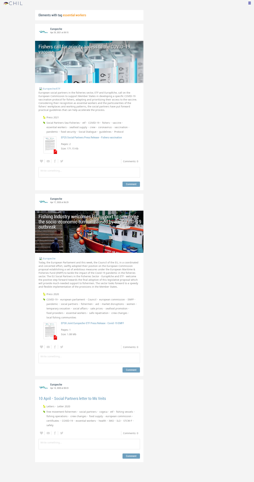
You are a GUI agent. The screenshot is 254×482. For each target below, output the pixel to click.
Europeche (56, 29)
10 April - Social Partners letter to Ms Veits (72, 398)
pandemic (52, 131)
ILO (119, 420)
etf (84, 122)
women (131, 304)
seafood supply (78, 127)
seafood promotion (117, 308)
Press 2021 (52, 117)
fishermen (87, 304)
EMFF (131, 299)
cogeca (103, 411)
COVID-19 (93, 122)
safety (49, 425)
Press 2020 (52, 294)
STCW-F (127, 420)
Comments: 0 (130, 161)
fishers (106, 122)
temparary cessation (58, 308)
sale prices (96, 308)
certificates (52, 420)
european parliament (72, 299)
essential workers (56, 127)
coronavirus (105, 127)
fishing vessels (124, 411)
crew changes (119, 313)
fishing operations (57, 416)
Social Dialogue (87, 131)
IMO (111, 420)
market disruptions (113, 304)
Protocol (119, 131)
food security (68, 131)
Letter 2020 (63, 406)
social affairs (80, 308)
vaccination (121, 127)
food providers (54, 313)
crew (92, 127)
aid (97, 304)
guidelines (105, 131)
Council (92, 299)
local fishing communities (61, 317)
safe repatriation (99, 313)
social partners (69, 304)
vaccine (117, 122)
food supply (96, 416)
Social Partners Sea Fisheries (63, 122)
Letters (50, 406)
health (102, 420)
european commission (112, 299)
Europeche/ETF (51, 88)
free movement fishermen (61, 411)
